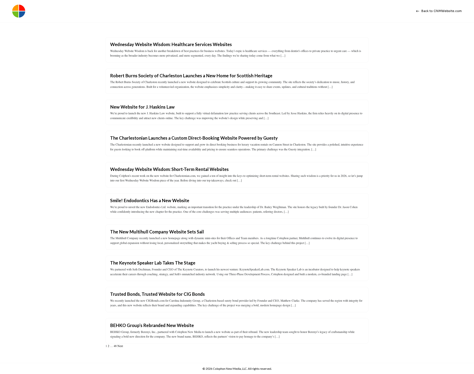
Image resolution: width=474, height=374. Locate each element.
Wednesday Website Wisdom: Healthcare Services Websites (171, 44)
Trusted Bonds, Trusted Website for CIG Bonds (157, 294)
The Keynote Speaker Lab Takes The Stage (152, 262)
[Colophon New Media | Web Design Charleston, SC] (18, 11)
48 (115, 346)
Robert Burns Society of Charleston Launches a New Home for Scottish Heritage (191, 75)
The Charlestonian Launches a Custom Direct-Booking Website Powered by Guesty (194, 138)
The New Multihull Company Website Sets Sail (157, 231)
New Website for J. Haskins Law (142, 106)
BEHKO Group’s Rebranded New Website (152, 325)
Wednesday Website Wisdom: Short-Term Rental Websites (169, 169)
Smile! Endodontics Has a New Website (149, 200)
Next (120, 346)
